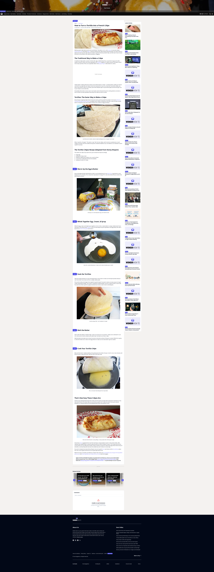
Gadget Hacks (8, 11)
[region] (98, 122)
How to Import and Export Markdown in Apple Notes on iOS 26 (132, 174)
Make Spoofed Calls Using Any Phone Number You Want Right (127, 547)
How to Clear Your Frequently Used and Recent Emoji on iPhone (128, 545)
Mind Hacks (52, 13)
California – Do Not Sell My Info (97, 553)
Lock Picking (64, 13)
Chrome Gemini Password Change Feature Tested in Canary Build (132, 329)
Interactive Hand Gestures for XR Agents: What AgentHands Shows (132, 96)
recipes (109, 50)
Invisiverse (39, 13)
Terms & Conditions (76, 553)
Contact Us (89, 553)
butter (76, 51)
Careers (108, 553)
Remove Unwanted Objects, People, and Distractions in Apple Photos (127, 533)
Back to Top (137, 555)
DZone (139, 563)
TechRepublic (97, 563)
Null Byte (18, 11)
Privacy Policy (83, 553)
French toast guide (84, 228)
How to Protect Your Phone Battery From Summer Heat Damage (131, 143)
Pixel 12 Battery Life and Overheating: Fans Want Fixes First (131, 36)
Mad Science (58, 13)
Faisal (81, 443)
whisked (99, 62)
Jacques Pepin (102, 63)
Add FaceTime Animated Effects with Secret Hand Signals (127, 541)
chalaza (88, 227)
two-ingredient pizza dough (109, 452)
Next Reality (14, 11)
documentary (115, 449)
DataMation (117, 563)
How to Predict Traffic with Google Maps (123, 539)
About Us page (80, 537)
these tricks (109, 173)
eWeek (108, 563)
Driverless (70, 13)
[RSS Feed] (80, 540)
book (103, 449)
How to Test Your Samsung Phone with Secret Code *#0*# (127, 543)
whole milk (79, 51)
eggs (89, 51)
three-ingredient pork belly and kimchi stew (91, 454)
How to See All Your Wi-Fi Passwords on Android (125, 530)
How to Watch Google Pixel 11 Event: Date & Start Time (131, 314)
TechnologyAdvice (85, 563)
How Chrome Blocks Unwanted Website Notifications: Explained (132, 158)
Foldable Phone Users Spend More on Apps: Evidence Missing (132, 238)
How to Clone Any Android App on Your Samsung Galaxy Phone (128, 535)
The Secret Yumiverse (31, 13)
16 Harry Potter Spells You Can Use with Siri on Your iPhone (127, 537)
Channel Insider (129, 563)
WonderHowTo (2, 11)
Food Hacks (107, 8)
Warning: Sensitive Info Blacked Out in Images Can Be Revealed (128, 549)
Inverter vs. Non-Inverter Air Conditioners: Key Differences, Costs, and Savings (131, 223)
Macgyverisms (46, 13)
